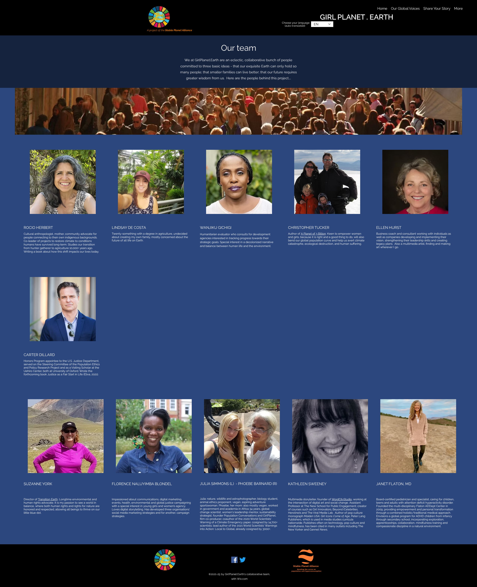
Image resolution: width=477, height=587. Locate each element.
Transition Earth (48, 499)
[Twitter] (242, 560)
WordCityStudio (342, 499)
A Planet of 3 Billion (313, 233)
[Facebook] (234, 560)
